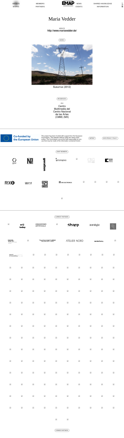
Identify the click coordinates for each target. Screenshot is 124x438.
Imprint (92, 138)
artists (16, 4)
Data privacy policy (110, 138)
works (16, 7)
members (40, 4)
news (79, 4)
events (79, 7)
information (103, 7)
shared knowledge (102, 4)
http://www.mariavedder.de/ (62, 30)
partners (40, 7)
